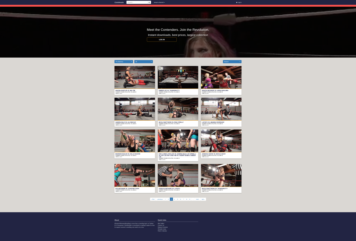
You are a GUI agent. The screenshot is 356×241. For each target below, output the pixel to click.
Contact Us (161, 225)
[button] (123, 61)
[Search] (149, 2)
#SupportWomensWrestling (122, 223)
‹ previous (160, 199)
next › (197, 199)
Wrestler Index (162, 229)
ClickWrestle (119, 2)
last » (203, 199)
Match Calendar (162, 231)
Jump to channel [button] (159, 2)
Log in (162, 39)
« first (152, 199)
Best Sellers (161, 223)
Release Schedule (163, 227)
